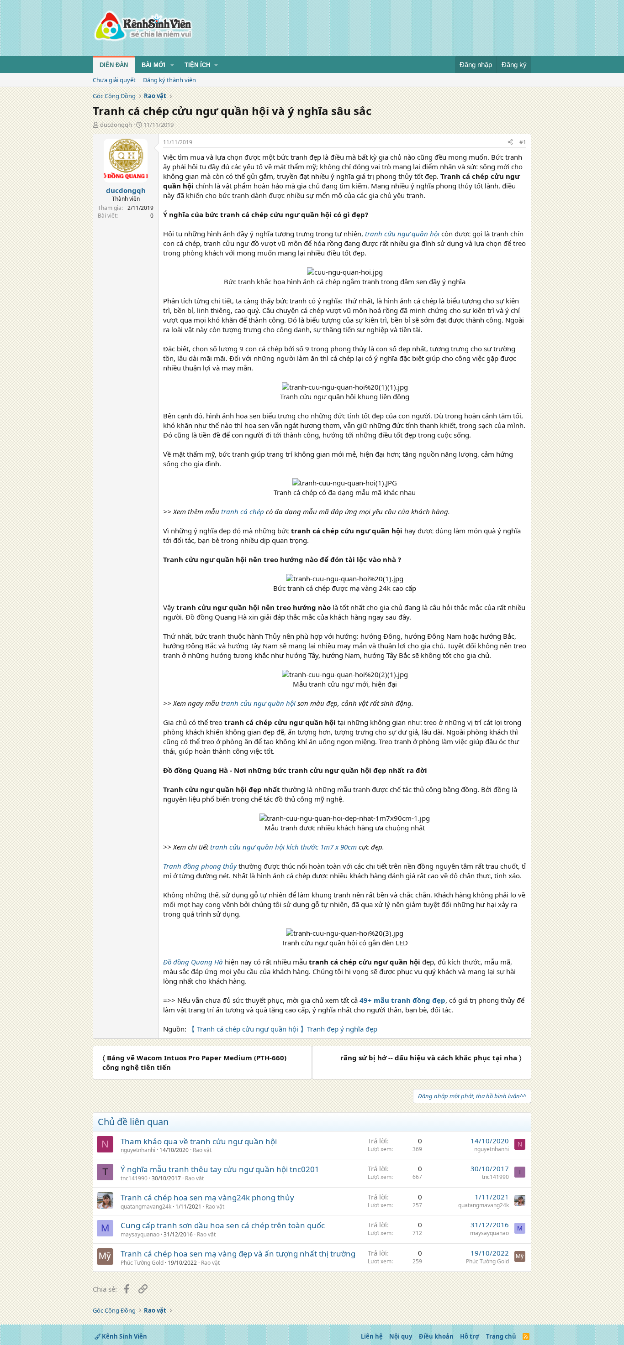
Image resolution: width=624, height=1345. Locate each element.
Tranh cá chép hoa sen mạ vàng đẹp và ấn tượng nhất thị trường (238, 1253)
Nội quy (400, 1336)
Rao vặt (202, 1150)
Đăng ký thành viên (169, 80)
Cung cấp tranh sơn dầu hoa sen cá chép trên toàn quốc (223, 1225)
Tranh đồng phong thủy (200, 866)
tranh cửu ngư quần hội (258, 703)
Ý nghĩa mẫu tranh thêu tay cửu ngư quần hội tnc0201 (220, 1169)
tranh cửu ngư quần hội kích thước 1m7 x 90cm (284, 846)
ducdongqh (116, 124)
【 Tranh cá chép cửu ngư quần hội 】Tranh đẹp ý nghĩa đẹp (282, 1028)
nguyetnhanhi (138, 1150)
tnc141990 (134, 1178)
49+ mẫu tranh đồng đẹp (402, 1000)
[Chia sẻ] (510, 142)
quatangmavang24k (146, 1206)
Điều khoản (436, 1336)
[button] (172, 65)
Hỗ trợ (469, 1336)
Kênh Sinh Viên (123, 1336)
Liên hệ (372, 1336)
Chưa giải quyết (114, 80)
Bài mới (153, 65)
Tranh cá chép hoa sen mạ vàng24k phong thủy (207, 1197)
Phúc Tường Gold (142, 1263)
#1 (522, 142)
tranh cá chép (242, 511)
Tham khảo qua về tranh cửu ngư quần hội (199, 1141)
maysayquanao (140, 1234)
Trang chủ (501, 1336)
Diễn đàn (114, 65)
